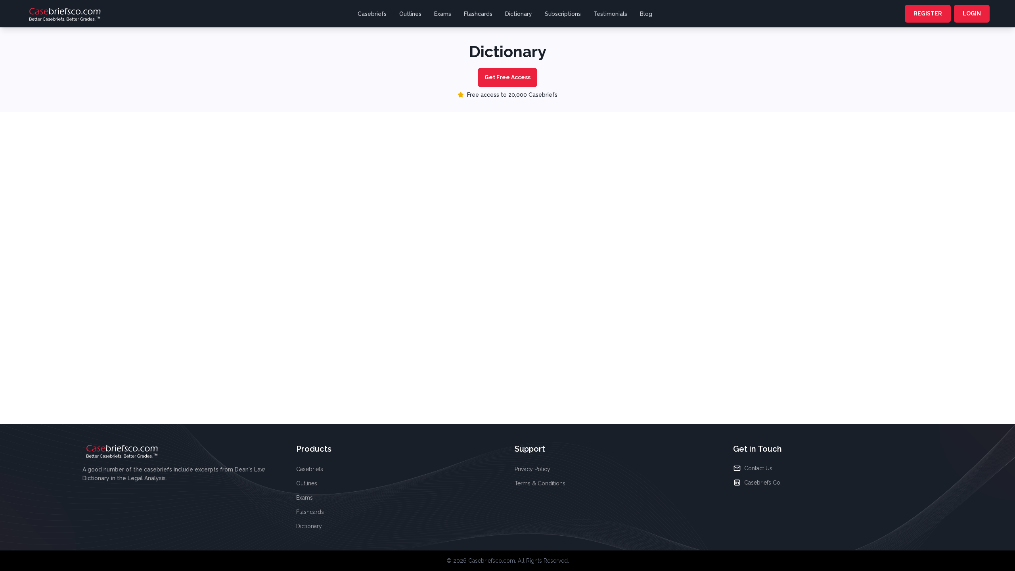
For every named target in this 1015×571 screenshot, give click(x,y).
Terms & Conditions (540, 483)
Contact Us (758, 468)
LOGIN (972, 13)
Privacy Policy (532, 469)
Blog (646, 14)
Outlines (410, 14)
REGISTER (928, 13)
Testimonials (610, 14)
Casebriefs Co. (762, 482)
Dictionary (518, 14)
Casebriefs (372, 14)
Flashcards (478, 14)
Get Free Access (507, 77)
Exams (442, 14)
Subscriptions (563, 14)
